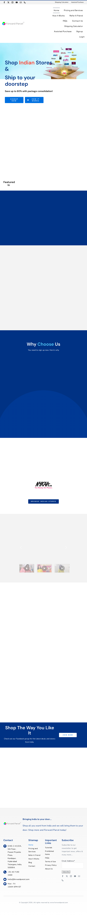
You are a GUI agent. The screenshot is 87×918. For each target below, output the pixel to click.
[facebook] (4, 2)
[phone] (25, 2)
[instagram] (12, 2)
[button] (21, 547)
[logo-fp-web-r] (13, 22)
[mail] (21, 2)
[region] (43, 554)
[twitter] (8, 2)
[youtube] (17, 2)
